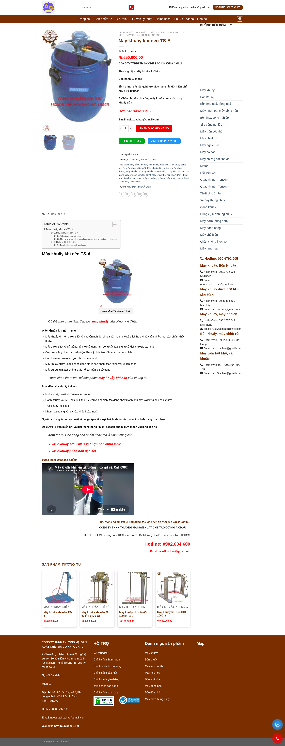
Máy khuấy (207, 90)
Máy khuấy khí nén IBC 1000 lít (171, 614)
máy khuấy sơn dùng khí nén (151, 178)
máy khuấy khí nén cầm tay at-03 (135, 175)
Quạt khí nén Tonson (214, 179)
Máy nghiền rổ (209, 145)
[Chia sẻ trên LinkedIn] (145, 194)
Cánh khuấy (208, 207)
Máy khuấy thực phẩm (129, 181)
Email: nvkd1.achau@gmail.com (73, 245)
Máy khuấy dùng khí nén (159, 168)
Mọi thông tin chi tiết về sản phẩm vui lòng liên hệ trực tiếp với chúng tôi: (88, 239)
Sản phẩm (101, 19)
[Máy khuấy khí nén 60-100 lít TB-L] (135, 588)
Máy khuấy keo (133, 171)
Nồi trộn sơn (208, 172)
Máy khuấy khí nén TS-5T (58, 614)
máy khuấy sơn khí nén (177, 178)
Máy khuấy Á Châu (141, 187)
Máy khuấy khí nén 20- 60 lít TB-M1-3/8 (95, 614)
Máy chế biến (209, 234)
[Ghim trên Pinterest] (139, 194)
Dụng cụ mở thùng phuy (216, 214)
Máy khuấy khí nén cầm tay (175, 171)
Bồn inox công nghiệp (214, 117)
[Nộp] (131, 7)
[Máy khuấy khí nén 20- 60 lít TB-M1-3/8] (97, 587)
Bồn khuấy (207, 97)
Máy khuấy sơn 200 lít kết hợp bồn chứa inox (86, 444)
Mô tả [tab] (45, 214)
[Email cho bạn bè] (133, 194)
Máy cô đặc (207, 152)
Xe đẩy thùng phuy (212, 200)
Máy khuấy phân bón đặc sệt (74, 451)
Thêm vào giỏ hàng (154, 128)
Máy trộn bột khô (211, 131)
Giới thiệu (121, 19)
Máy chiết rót (208, 138)
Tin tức (178, 19)
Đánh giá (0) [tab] (58, 214)
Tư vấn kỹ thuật (142, 19)
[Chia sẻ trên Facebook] (121, 194)
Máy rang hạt (209, 248)
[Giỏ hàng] (240, 19)
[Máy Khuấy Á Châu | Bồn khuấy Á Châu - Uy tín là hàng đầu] (58, 7)
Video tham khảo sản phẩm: (71, 236)
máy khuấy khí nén (151, 171)
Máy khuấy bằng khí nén (135, 164)
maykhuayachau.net (66, 726)
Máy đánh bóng (210, 228)
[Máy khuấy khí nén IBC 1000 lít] (173, 587)
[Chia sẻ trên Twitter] (127, 194)
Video (190, 19)
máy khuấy (100, 321)
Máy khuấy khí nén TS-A (164, 175)
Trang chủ (84, 19)
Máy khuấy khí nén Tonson (143, 35)
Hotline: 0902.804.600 (66, 242)
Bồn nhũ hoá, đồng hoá (215, 103)
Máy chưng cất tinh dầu (215, 159)
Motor (204, 166)
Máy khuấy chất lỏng (158, 164)
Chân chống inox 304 (214, 241)
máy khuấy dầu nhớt (136, 168)
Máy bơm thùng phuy (214, 221)
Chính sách (163, 19)
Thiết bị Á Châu (210, 193)
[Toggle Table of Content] (113, 224)
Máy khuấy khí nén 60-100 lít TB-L (133, 614)
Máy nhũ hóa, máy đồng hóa (219, 110)
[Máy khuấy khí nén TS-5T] (59, 587)
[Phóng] (46, 128)
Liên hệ (202, 19)
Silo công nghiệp (211, 124)
